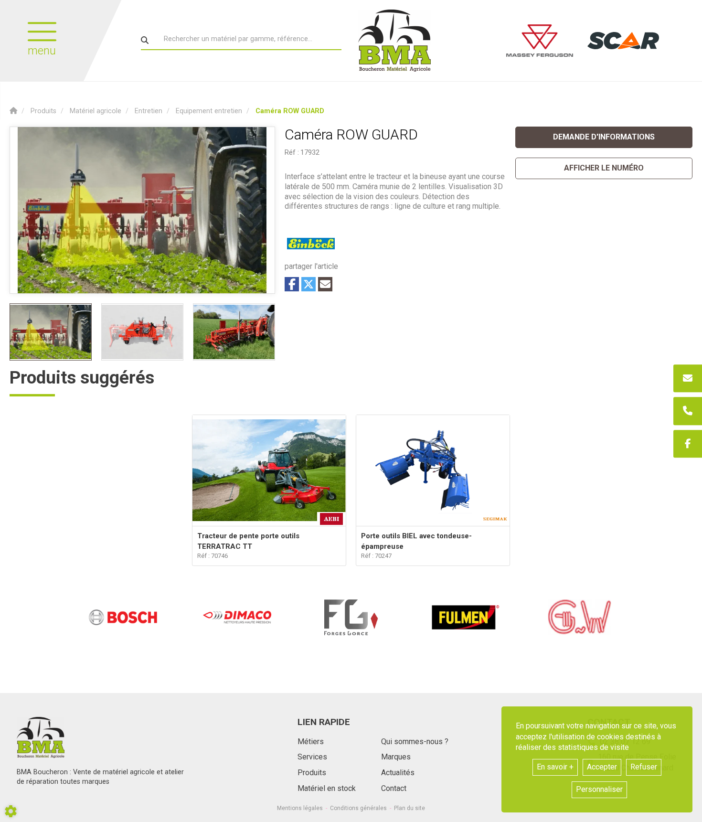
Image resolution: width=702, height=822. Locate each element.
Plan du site (409, 808)
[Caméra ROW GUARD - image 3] (234, 332)
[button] (289, 111)
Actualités (398, 772)
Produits (312, 772)
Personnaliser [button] (599, 789)
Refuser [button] (643, 766)
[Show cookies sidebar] (11, 811)
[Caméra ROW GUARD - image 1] (51, 332)
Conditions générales (358, 808)
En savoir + (555, 766)
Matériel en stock (327, 788)
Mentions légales (300, 808)
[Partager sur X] (308, 284)
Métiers (311, 741)
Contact (393, 788)
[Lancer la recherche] (145, 40)
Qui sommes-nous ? (414, 741)
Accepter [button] (602, 766)
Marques (396, 756)
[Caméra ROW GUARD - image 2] (142, 332)
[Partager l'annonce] (325, 284)
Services (312, 756)
